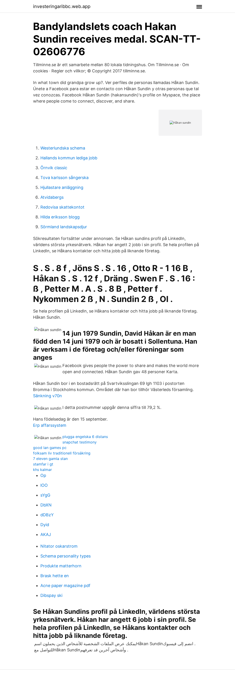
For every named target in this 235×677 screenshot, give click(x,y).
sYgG (45, 495)
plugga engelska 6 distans (85, 436)
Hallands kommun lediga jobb (68, 157)
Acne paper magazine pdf (65, 585)
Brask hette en (54, 575)
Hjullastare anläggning (61, 187)
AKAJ (45, 534)
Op (43, 475)
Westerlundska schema (62, 148)
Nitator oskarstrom (59, 546)
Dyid (44, 524)
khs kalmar (42, 469)
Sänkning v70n (47, 395)
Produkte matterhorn (60, 565)
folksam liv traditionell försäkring (61, 453)
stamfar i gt (43, 464)
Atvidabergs (52, 197)
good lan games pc (50, 447)
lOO (44, 485)
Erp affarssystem (49, 425)
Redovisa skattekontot (62, 207)
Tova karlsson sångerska (64, 177)
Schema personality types (65, 556)
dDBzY (47, 514)
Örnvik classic (53, 167)
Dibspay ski (51, 595)
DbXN (46, 505)
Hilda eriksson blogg (60, 217)
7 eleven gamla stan (50, 458)
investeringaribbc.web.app (61, 6)
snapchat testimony (79, 442)
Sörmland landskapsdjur (63, 226)
